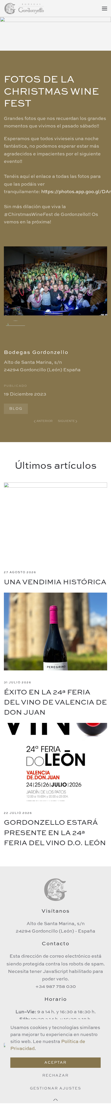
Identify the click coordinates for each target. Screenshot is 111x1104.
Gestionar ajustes (55, 1088)
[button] (104, 8)
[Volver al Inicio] (24, 8)
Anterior (44, 421)
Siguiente (66, 421)
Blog (15, 409)
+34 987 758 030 (55, 986)
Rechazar (55, 1075)
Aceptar (55, 1062)
